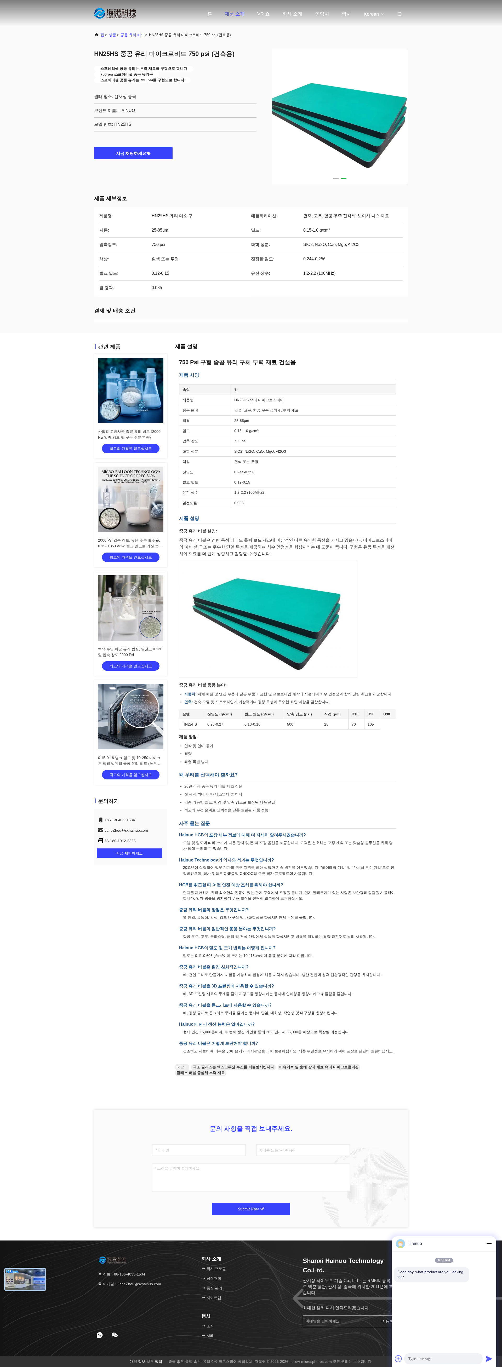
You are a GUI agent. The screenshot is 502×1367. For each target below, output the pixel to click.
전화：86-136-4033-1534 (123, 1274)
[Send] (489, 1358)
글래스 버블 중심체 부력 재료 (201, 1073)
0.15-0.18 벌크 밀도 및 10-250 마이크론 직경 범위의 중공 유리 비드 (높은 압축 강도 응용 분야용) (130, 763)
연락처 (322, 13)
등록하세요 (393, 1321)
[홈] (115, 13)
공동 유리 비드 (133, 35)
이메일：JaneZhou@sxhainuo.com (131, 1284)
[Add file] (398, 1358)
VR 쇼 (263, 13)
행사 (346, 13)
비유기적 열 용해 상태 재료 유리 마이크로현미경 (319, 1067)
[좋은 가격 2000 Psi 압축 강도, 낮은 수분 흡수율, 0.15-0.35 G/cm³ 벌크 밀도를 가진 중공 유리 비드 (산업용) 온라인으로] (130, 499)
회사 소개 (292, 13)
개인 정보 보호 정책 (146, 1361)
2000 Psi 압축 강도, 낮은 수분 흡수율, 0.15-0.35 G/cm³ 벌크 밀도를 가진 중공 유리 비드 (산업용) (130, 546)
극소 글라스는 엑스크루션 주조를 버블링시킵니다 (233, 1067)
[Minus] (489, 1243)
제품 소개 (235, 13)
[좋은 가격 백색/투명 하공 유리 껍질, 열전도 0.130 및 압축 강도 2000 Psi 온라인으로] (130, 608)
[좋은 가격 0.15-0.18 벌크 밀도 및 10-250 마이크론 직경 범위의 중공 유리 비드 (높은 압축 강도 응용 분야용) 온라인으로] (130, 716)
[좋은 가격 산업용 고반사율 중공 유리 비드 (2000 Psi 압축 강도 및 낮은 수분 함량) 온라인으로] (130, 390)
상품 (112, 35)
